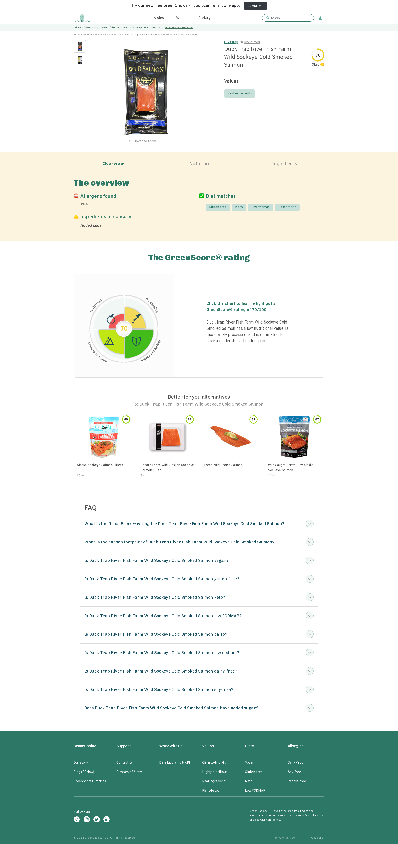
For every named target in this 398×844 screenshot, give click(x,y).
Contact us (124, 763)
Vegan (249, 763)
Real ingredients (239, 94)
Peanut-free (297, 781)
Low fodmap (260, 207)
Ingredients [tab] (285, 164)
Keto (239, 207)
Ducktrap (231, 42)
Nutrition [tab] (199, 164)
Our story (81, 763)
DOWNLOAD (255, 6)
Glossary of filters (129, 772)
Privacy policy (315, 838)
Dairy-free (295, 763)
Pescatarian (287, 207)
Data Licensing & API (174, 763)
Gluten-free (254, 772)
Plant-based (211, 791)
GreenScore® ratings (90, 781)
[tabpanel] (199, 202)
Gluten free (218, 207)
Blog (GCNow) (84, 772)
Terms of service (284, 838)
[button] (288, 18)
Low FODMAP (255, 791)
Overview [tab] (113, 164)
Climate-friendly (214, 763)
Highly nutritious (214, 772)
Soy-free (294, 772)
